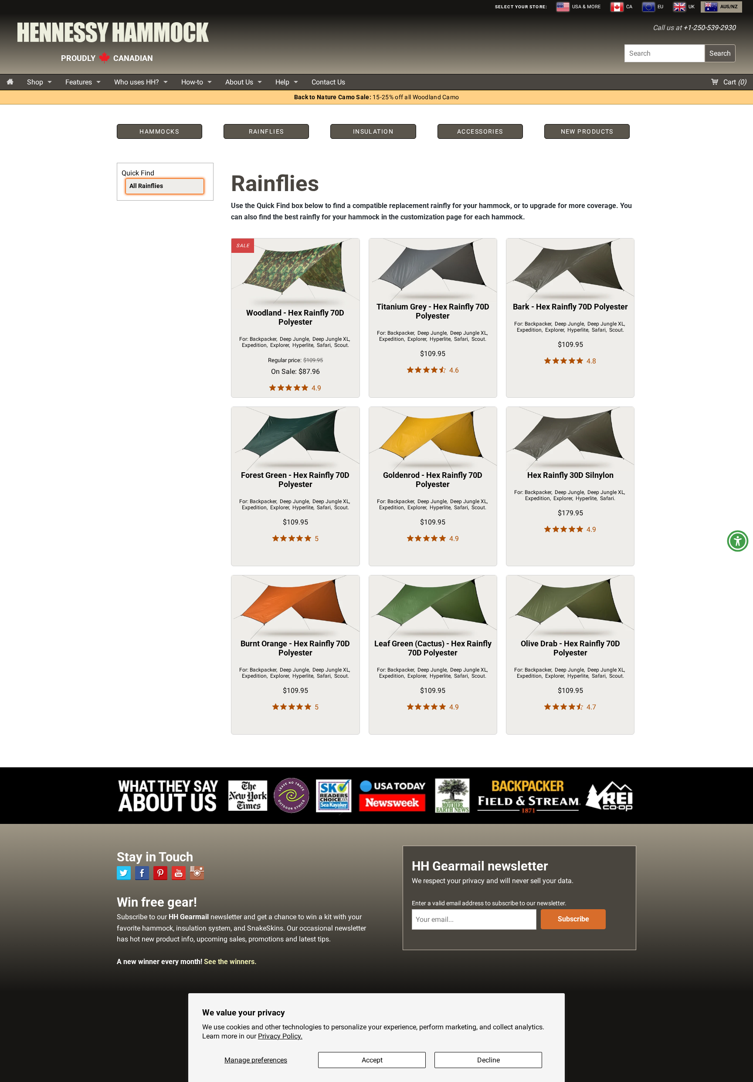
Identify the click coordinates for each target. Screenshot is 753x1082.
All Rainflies (146, 186)
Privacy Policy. (280, 1036)
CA (628, 7)
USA (585, 7)
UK (691, 7)
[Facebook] (142, 873)
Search (720, 53)
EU (659, 7)
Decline (488, 1060)
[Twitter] (124, 873)
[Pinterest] (160, 873)
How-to (192, 82)
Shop (35, 82)
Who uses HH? (136, 82)
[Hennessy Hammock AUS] (113, 34)
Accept (372, 1060)
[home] (10, 82)
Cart (734, 82)
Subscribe (573, 919)
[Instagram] (197, 873)
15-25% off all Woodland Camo (376, 97)
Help (282, 82)
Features (78, 82)
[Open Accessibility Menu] (738, 541)
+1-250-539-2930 (709, 28)
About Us (239, 82)
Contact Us (328, 82)
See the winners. (230, 962)
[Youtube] (179, 873)
